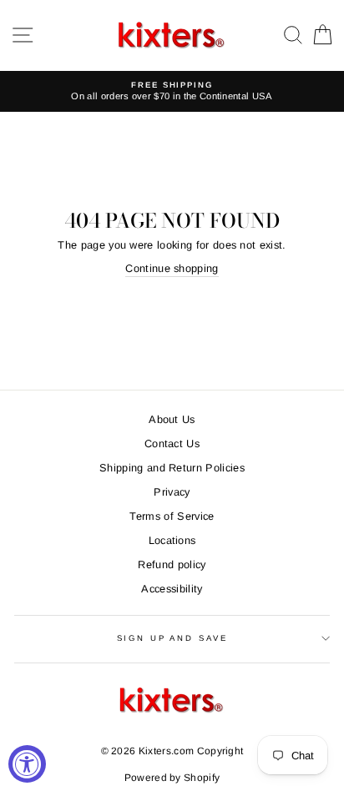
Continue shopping (171, 268)
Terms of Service (171, 516)
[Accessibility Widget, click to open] (27, 764)
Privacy (172, 492)
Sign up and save (172, 637)
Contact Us (172, 443)
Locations (172, 540)
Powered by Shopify (172, 777)
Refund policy (171, 564)
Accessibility (171, 588)
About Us (172, 419)
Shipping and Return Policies (172, 467)
